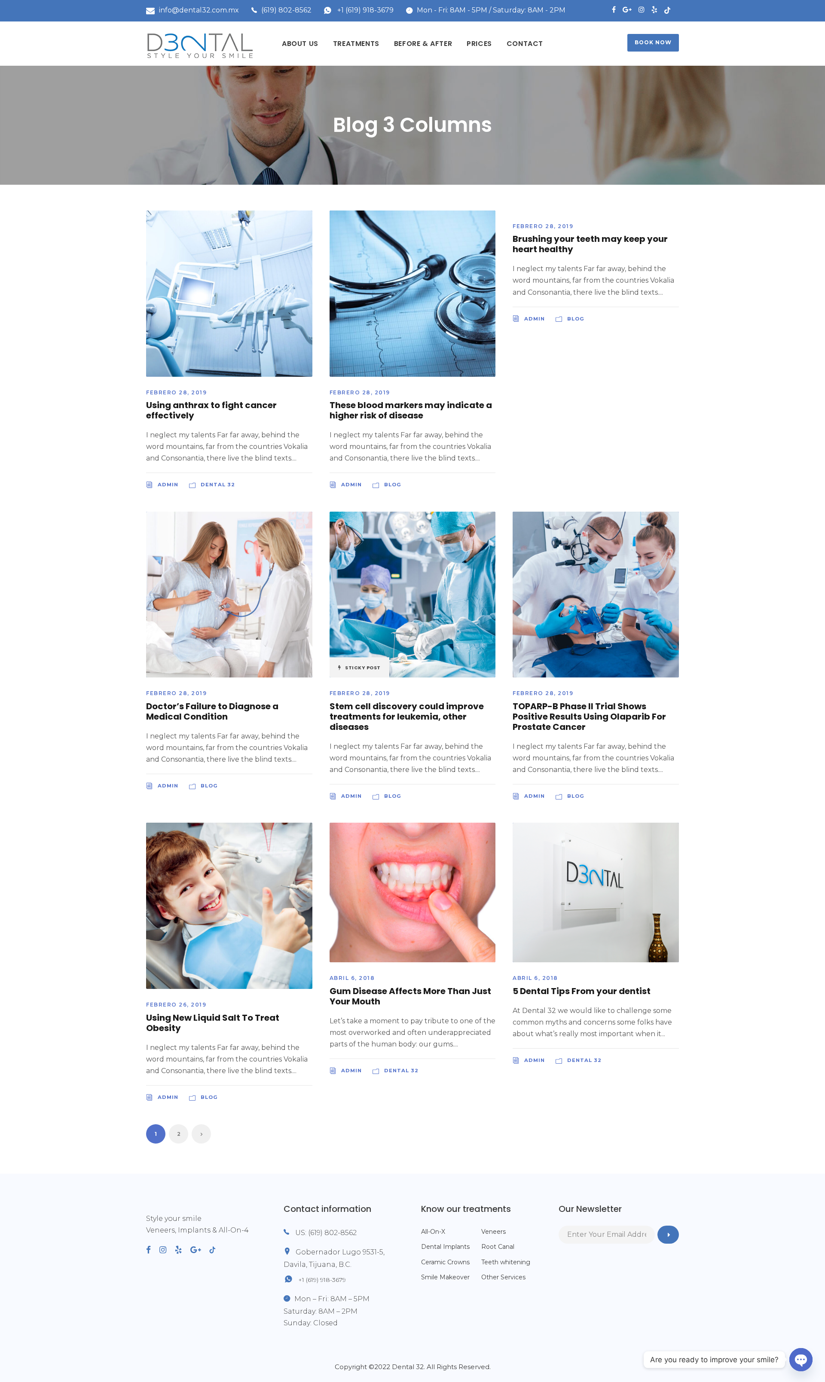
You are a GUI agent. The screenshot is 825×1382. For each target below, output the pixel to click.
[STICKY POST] (413, 594)
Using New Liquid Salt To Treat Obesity (212, 1023)
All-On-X (433, 1232)
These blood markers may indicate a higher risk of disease (411, 410)
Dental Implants (445, 1247)
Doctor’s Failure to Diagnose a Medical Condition (212, 711)
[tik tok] (671, 10)
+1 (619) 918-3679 (365, 10)
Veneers (493, 1232)
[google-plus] (627, 10)
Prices (479, 44)
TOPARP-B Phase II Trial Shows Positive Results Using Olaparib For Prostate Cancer (589, 716)
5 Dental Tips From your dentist (582, 991)
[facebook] (614, 10)
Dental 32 (218, 485)
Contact (525, 44)
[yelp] (654, 10)
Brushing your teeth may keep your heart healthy (590, 244)
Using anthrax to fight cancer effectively (211, 410)
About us (300, 44)
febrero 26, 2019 (176, 1004)
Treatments (356, 44)
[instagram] (642, 10)
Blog (392, 485)
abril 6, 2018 (352, 978)
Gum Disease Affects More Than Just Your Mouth (410, 996)
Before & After (423, 44)
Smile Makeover (445, 1277)
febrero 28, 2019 (176, 392)
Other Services (503, 1277)
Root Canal (497, 1247)
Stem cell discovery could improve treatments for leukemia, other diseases (407, 716)
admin (168, 485)
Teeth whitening (505, 1262)
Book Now (653, 42)
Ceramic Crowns (445, 1262)
